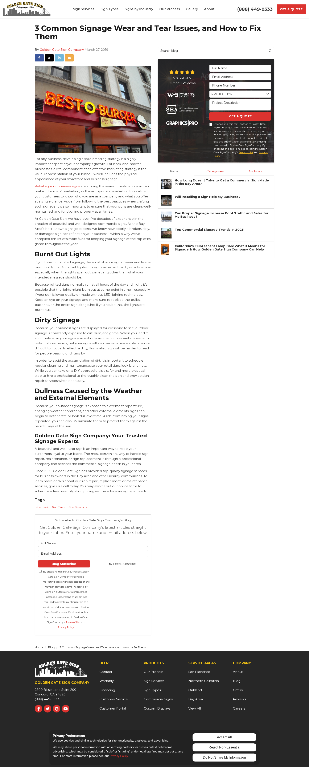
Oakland (195, 690)
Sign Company (78, 507)
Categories (215, 171)
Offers (238, 690)
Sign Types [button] (110, 9)
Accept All (224, 737)
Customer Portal (112, 708)
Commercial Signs (158, 699)
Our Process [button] (169, 9)
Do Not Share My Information (224, 757)
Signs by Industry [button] (139, 9)
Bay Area (195, 699)
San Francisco (199, 672)
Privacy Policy (66, 627)
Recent (176, 171)
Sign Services (154, 681)
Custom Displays (157, 708)
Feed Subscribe (124, 564)
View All (194, 708)
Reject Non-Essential (224, 747)
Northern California (203, 681)
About (238, 672)
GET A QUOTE (240, 116)
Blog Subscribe (64, 564)
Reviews (239, 699)
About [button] (209, 9)
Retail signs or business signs (58, 186)
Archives (255, 171)
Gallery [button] (192, 9)
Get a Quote (291, 9)
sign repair (42, 507)
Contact (105, 672)
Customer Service (113, 699)
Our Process (153, 672)
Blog (236, 681)
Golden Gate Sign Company (62, 50)
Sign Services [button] (83, 9)
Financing (107, 690)
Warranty (106, 681)
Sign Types (58, 507)
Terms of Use (73, 622)
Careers (239, 708)
